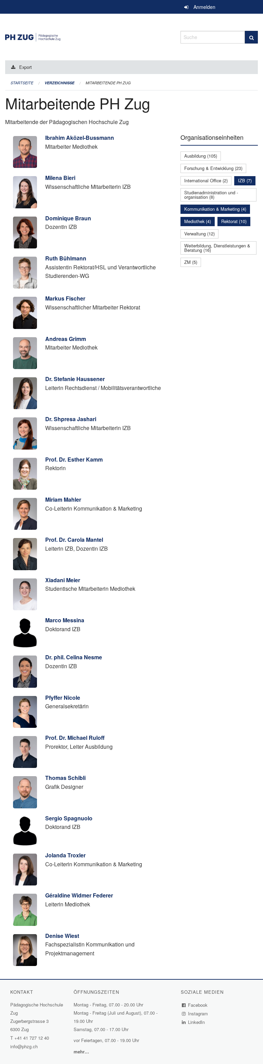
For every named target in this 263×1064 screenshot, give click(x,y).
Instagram (198, 1013)
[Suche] (251, 37)
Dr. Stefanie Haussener (75, 379)
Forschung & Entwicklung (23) (213, 168)
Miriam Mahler (63, 499)
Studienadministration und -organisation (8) (211, 194)
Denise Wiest (62, 936)
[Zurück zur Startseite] (87, 36)
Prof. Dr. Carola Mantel (74, 539)
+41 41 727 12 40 (31, 1038)
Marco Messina (64, 620)
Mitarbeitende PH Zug (108, 82)
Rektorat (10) (234, 221)
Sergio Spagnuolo (68, 818)
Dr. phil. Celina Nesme (73, 657)
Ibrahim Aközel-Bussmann (79, 138)
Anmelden (204, 6)
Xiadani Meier (62, 580)
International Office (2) (206, 180)
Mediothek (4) (197, 221)
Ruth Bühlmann (65, 258)
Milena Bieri (60, 178)
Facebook (198, 1005)
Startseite (22, 82)
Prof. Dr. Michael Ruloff (74, 738)
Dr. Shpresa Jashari (70, 419)
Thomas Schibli (65, 778)
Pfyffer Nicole (62, 697)
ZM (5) (190, 262)
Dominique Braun (68, 218)
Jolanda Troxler (65, 855)
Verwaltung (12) (199, 233)
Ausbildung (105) (200, 155)
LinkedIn (196, 1022)
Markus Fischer (65, 298)
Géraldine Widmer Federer (79, 895)
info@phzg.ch (24, 1046)
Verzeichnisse (59, 82)
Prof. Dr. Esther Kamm (74, 459)
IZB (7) (245, 180)
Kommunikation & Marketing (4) (215, 209)
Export (25, 67)
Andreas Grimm (65, 339)
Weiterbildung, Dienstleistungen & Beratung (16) (217, 247)
